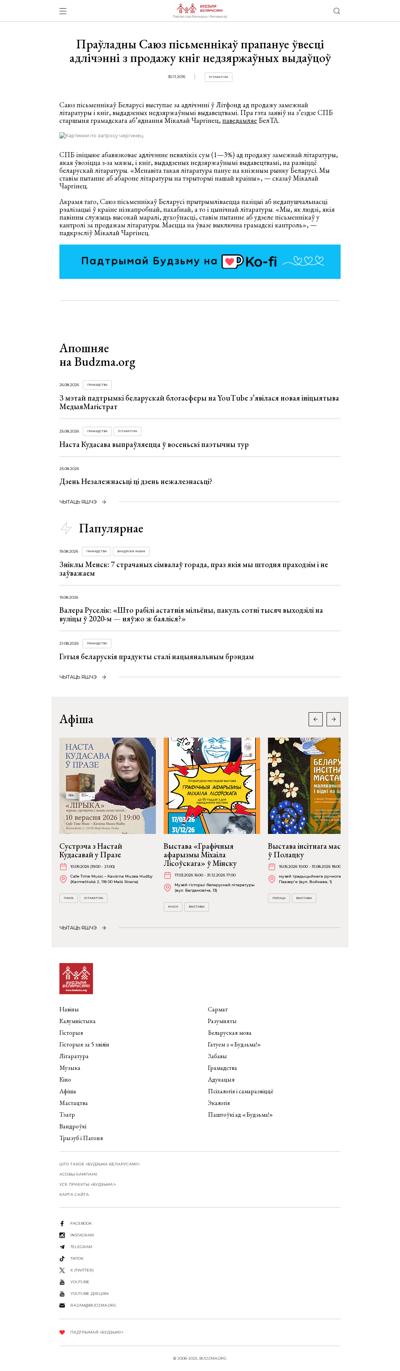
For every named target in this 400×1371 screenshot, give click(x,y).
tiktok (77, 1258)
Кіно (65, 1079)
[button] (334, 719)
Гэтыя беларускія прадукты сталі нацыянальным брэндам (156, 656)
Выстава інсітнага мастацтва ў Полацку (315, 850)
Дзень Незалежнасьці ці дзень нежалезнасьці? (135, 481)
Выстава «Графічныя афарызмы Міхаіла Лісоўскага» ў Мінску (200, 854)
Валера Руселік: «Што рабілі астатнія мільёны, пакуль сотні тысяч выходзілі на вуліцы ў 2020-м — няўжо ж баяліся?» (191, 614)
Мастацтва (73, 1103)
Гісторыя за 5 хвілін (84, 1044)
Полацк (279, 898)
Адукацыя (221, 1079)
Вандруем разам (131, 551)
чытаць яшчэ (78, 502)
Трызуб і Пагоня (81, 1138)
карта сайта (74, 1194)
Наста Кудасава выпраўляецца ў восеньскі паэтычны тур (154, 444)
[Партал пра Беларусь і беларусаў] (199, 11)
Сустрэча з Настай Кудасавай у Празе (90, 850)
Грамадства (97, 385)
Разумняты (222, 1021)
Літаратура (218, 77)
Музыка (69, 1068)
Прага (68, 898)
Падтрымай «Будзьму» (96, 1332)
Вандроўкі (72, 1126)
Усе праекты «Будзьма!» (87, 1184)
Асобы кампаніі (78, 1174)
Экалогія (219, 1103)
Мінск (173, 906)
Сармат (218, 1009)
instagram (82, 1235)
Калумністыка (77, 1021)
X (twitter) (82, 1270)
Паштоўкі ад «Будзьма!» (240, 1114)
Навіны (69, 1009)
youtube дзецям (89, 1293)
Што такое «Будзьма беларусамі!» (99, 1164)
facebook (81, 1223)
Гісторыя (71, 1033)
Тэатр (67, 1114)
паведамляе (239, 120)
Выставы (197, 906)
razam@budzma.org (93, 1305)
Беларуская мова (230, 1033)
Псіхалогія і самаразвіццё (240, 1091)
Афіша (67, 1091)
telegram (81, 1246)
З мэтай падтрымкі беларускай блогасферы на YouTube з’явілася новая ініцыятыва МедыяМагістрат (199, 402)
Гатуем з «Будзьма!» (234, 1044)
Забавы (217, 1056)
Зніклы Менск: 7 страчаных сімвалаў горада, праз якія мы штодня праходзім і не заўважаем (193, 568)
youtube (79, 1281)
